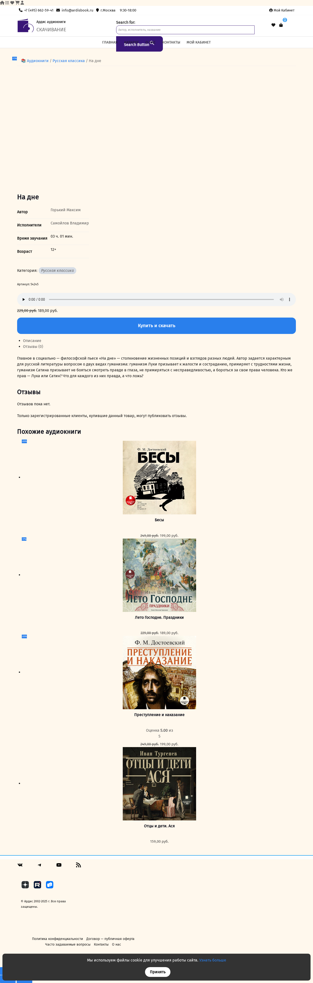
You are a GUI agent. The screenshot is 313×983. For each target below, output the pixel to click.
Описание (32, 340)
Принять (158, 972)
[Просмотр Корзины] (281, 25)
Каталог (131, 42)
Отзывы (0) (33, 346)
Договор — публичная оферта (110, 939)
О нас (150, 42)
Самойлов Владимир (70, 223)
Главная (110, 42)
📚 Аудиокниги (35, 60)
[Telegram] (40, 867)
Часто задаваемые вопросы (67, 944)
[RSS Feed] (78, 867)
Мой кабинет (284, 10)
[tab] (159, 341)
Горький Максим (66, 210)
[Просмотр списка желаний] (273, 25)
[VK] (20, 867)
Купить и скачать (156, 325)
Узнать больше (212, 960)
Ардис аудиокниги (51, 22)
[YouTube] (59, 867)
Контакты (171, 42)
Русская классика (69, 60)
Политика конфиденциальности (57, 939)
